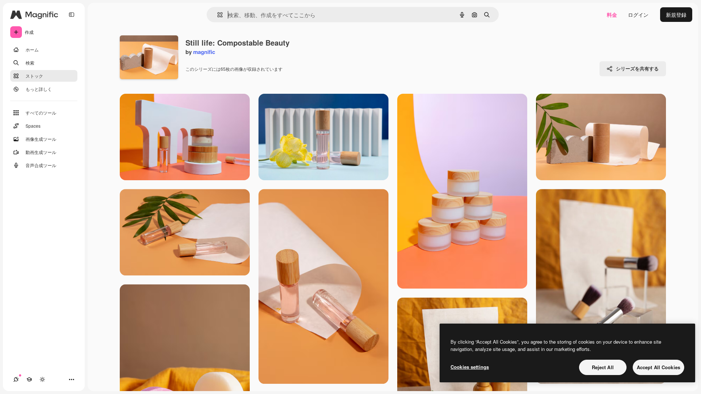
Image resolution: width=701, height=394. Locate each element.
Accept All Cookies (658, 367)
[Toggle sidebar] (71, 14)
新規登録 (676, 14)
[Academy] (29, 379)
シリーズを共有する (637, 68)
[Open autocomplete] (217, 15)
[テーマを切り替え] (42, 379)
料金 (612, 14)
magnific (204, 52)
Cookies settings (470, 366)
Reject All (603, 367)
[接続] (16, 379)
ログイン (638, 14)
